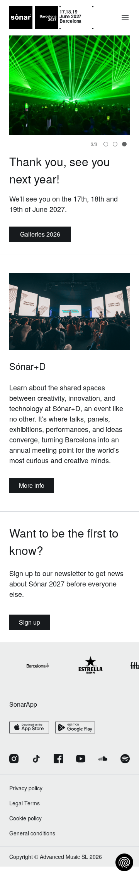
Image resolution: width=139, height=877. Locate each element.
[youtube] (80, 759)
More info (31, 485)
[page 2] (124, 144)
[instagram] (14, 759)
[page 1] (115, 144)
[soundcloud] (102, 759)
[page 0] (105, 144)
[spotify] (125, 759)
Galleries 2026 (40, 234)
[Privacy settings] (124, 862)
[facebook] (58, 759)
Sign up (29, 622)
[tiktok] (36, 759)
